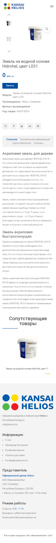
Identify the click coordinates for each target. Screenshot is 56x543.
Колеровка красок (14, 450)
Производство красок (16, 445)
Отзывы (38, 143)
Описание (11, 139)
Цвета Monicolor (22, 143)
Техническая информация (35, 139)
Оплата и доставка (15, 455)
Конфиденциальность (16, 460)
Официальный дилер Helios (18, 475)
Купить (10, 85)
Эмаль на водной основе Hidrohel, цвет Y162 (28, 368)
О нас (8, 440)
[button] (9, 15)
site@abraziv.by (10, 424)
